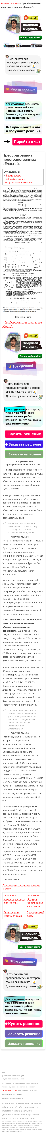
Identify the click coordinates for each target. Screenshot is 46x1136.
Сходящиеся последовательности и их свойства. (14, 899)
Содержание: (14, 175)
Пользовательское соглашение (12, 1094)
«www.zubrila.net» (9, 1090)
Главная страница (10, 3)
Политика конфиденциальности (12, 1098)
